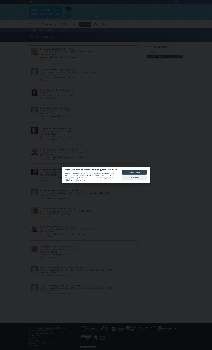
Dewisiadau (134, 178)
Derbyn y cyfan (134, 172)
